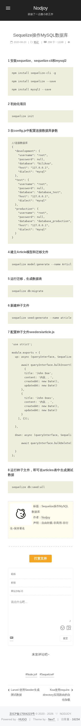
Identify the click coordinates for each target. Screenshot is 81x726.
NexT (52, 719)
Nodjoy (45, 517)
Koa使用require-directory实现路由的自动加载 (56, 694)
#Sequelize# (47, 674)
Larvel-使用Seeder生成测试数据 (25, 692)
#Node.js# (31, 674)
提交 (65, 638)
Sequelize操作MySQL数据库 (40, 35)
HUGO (22, 719)
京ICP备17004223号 (22, 713)
